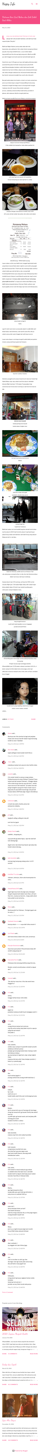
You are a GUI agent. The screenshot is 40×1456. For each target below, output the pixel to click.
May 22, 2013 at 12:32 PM (16, 1064)
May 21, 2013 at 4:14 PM (16, 868)
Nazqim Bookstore (14, 945)
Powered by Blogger (21, 1451)
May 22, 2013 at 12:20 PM (16, 986)
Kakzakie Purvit (13, 960)
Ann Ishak (11, 749)
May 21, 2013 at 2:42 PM (16, 756)
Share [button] (33, 719)
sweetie (10, 774)
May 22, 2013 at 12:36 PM (16, 1179)
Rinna (9, 907)
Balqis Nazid (12, 831)
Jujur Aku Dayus (9, 1420)
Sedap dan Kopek (9, 1364)
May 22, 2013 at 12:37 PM (16, 1197)
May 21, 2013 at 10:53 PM (16, 927)
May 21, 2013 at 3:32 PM (16, 825)
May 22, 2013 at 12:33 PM (16, 1099)
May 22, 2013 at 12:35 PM (16, 1158)
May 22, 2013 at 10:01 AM (16, 954)
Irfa (9, 992)
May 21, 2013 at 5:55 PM (16, 915)
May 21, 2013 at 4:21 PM (16, 883)
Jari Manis (11, 933)
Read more (34, 1353)
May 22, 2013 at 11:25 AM (16, 972)
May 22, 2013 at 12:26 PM (16, 1035)
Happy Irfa (8, 4)
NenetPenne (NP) (13, 888)
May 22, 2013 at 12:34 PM (16, 1124)
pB (9, 815)
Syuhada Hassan (13, 921)
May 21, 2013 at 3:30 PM (16, 809)
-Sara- (10, 762)
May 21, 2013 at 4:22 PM (16, 901)
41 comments (13, 1384)
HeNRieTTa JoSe (13, 874)
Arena (10, 733)
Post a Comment (7, 1292)
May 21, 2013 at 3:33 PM (16, 852)
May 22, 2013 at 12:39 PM (16, 1218)
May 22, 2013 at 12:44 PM (16, 1267)
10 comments (13, 1440)
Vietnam (10, 719)
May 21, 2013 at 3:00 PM (16, 768)
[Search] (32, 3)
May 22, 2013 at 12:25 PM (16, 1001)
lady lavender (12, 858)
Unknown (11, 800)
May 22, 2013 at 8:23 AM (16, 940)
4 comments (12, 1353)
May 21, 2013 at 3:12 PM (16, 795)
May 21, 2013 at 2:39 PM (16, 744)
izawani (10, 978)
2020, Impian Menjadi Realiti (15, 1334)
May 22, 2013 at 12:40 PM (16, 1234)
